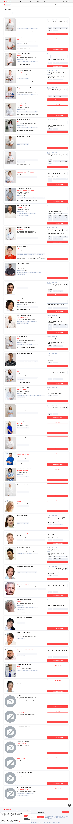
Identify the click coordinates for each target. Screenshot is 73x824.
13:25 (55, 178)
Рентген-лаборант (21, 758)
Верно (40, 817)
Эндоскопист (20, 423)
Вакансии (28, 808)
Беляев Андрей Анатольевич (23, 227)
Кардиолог (19, 39)
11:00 (60, 28)
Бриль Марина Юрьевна (22, 515)
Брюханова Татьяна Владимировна (25, 87)
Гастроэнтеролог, (26, 517)
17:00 (55, 308)
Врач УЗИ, (19, 88)
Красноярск (8, 4)
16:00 (66, 236)
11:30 (60, 215)
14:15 (50, 379)
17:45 (66, 324)
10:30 (55, 28)
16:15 (55, 556)
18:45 (66, 326)
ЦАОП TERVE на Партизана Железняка (24, 503)
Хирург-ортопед (30, 190)
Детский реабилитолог (29, 172)
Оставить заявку (66, 4)
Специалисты (32, 1)
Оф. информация (41, 812)
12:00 (66, 28)
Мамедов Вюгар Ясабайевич (23, 648)
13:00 (55, 217)
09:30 (60, 213)
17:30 (60, 324)
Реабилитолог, (20, 172)
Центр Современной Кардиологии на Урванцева (26, 22)
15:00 (50, 96)
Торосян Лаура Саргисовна (23, 119)
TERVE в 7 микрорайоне (21, 24)
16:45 (66, 556)
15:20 (60, 236)
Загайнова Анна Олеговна (23, 246)
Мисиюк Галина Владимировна (24, 170)
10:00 (55, 161)
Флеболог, (19, 138)
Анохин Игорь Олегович (22, 532)
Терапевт (33, 517)
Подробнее (18, 821)
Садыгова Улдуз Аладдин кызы (24, 664)
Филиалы (26, 1)
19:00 (60, 62)
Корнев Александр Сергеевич (24, 188)
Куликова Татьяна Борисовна (23, 53)
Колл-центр (19, 695)
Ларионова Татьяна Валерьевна (24, 756)
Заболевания (39, 1)
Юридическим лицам (19, 4)
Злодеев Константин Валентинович (25, 37)
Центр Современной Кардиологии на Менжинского (26, 74)
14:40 (50, 236)
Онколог (18, 666)
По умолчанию (12, 15)
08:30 (50, 28)
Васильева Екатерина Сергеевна (24, 617)
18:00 (50, 62)
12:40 (50, 79)
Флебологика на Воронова (22, 140)
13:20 (55, 79)
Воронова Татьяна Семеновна (24, 710)
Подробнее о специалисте (58, 33)
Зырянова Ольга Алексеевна (23, 369)
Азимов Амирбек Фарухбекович (24, 452)
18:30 (55, 62)
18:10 (50, 362)
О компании (46, 1)
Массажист (19, 634)
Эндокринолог (20, 229)
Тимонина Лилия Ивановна (23, 741)
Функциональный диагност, (23, 649)
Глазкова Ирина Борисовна (23, 547)
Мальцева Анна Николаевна (23, 405)
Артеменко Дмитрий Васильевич (24, 353)
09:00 (50, 161)
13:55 (60, 178)
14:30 (50, 219)
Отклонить (27, 818)
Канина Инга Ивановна (22, 680)
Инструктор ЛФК (20, 618)
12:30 (50, 30)
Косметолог (25, 470)
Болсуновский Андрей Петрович (24, 437)
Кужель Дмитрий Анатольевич (24, 315)
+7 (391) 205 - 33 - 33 (56, 4)
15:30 (60, 219)
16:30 (60, 556)
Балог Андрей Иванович (22, 582)
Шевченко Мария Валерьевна (24, 499)
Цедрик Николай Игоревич (23, 263)
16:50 (50, 575)
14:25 (66, 178)
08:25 (50, 178)
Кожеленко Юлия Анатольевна (24, 70)
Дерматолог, (19, 470)
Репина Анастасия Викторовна (24, 468)
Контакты (52, 1)
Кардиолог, (19, 72)
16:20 (50, 238)
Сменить (32, 817)
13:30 (60, 217)
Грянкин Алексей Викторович (23, 632)
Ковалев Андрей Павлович (23, 387)
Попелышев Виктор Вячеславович (25, 19)
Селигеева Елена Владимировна (24, 772)
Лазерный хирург (25, 138)
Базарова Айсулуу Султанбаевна (24, 298)
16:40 (55, 238)
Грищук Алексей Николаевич (23, 205)
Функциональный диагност (28, 88)
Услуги (21, 1)
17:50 (50, 592)
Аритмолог (24, 72)
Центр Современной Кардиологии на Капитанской (26, 41)
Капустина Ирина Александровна (24, 599)
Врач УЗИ (32, 264)
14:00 (65, 217)
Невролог (19, 20)
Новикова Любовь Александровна (25, 421)
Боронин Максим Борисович (23, 152)
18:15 (55, 96)
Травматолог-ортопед (21, 105)
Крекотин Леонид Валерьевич (24, 484)
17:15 (55, 324)
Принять (26, 816)
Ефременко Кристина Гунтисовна (24, 787)
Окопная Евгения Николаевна (23, 103)
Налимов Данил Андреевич (23, 282)
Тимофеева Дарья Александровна (25, 566)
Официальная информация (30, 4)
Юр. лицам (29, 810)
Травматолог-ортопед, (22, 190)
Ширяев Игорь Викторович (23, 336)
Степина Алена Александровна (24, 726)
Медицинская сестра (21, 712)
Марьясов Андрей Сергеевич (23, 136)
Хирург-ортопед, (20, 248)
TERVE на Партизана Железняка (23, 107)
